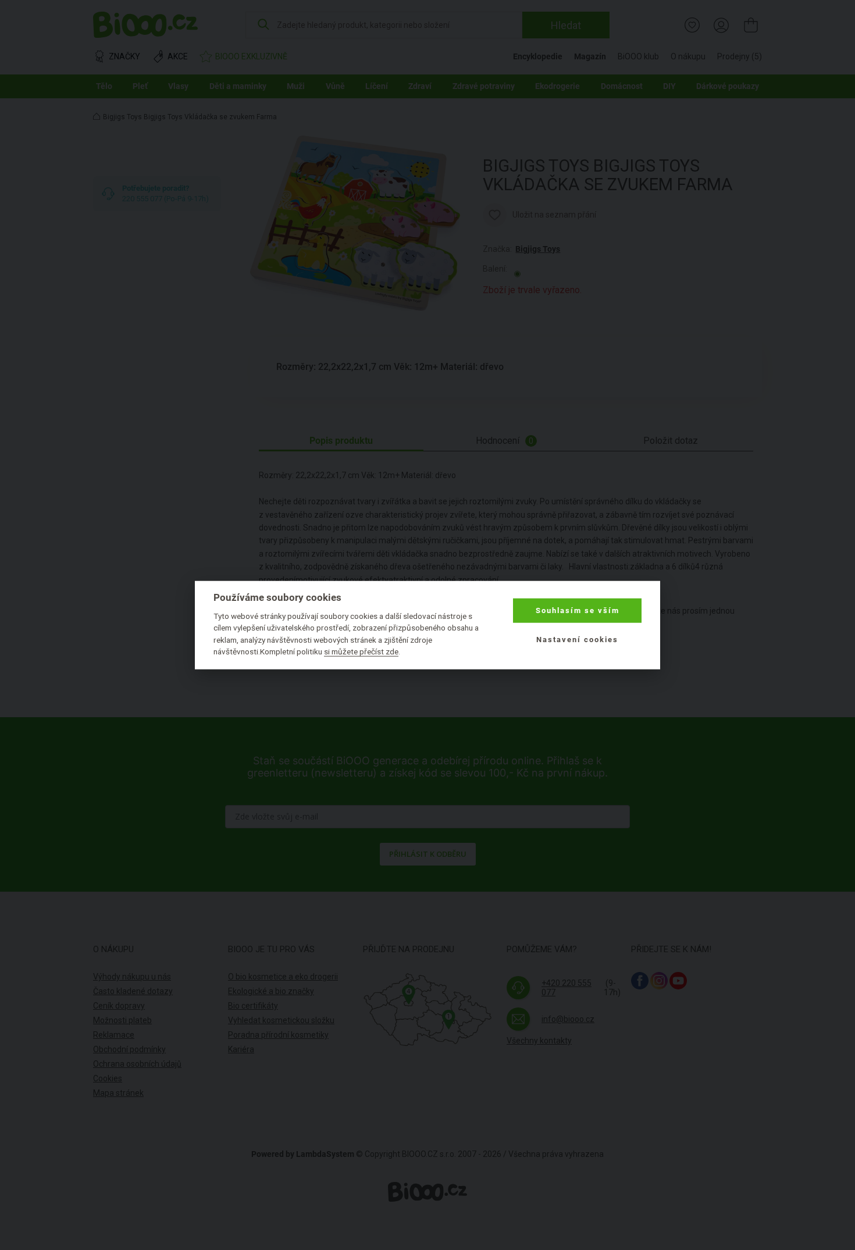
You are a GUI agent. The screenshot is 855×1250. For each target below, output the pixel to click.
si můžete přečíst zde (361, 651)
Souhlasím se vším (577, 610)
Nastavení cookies (577, 639)
